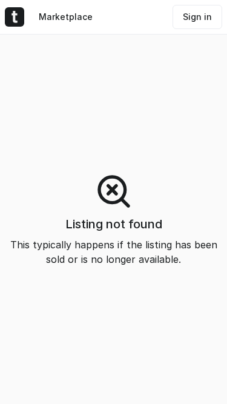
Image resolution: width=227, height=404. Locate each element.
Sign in (197, 17)
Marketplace (66, 17)
